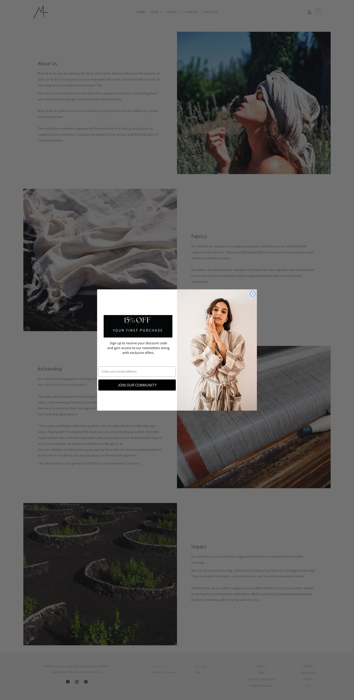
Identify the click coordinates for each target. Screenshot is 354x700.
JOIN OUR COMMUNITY (137, 385)
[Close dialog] (252, 293)
